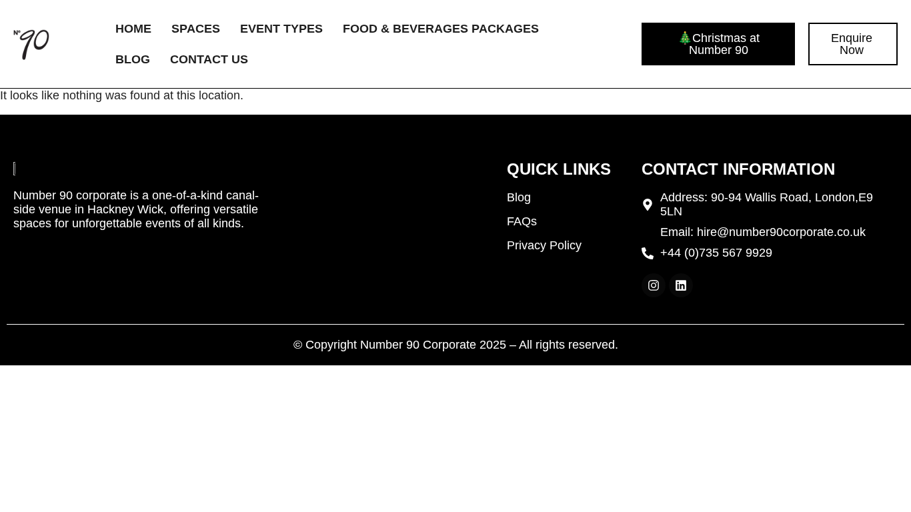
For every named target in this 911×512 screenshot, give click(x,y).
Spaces (195, 28)
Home (133, 28)
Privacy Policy (544, 245)
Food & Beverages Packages (441, 28)
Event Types (281, 28)
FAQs (522, 221)
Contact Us (209, 59)
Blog (132, 59)
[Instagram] (654, 285)
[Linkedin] (681, 285)
